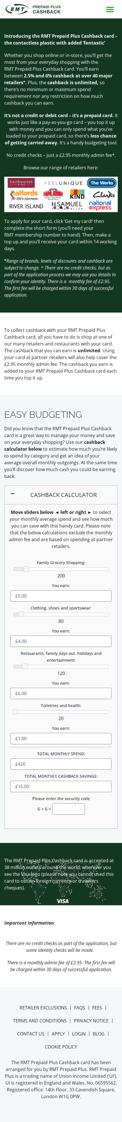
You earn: (61, 585)
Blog (99, 1034)
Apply (58, 1034)
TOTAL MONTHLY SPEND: (61, 753)
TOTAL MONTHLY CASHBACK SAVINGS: (61, 776)
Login (79, 1034)
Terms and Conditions (40, 1021)
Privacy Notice (91, 1021)
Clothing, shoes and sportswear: (61, 608)
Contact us (31, 1034)
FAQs (79, 1008)
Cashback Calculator (63, 495)
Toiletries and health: (61, 705)
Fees (97, 1008)
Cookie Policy (61, 1047)
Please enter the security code (61, 798)
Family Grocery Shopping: (61, 562)
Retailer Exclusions (43, 1008)
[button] (110, 9)
